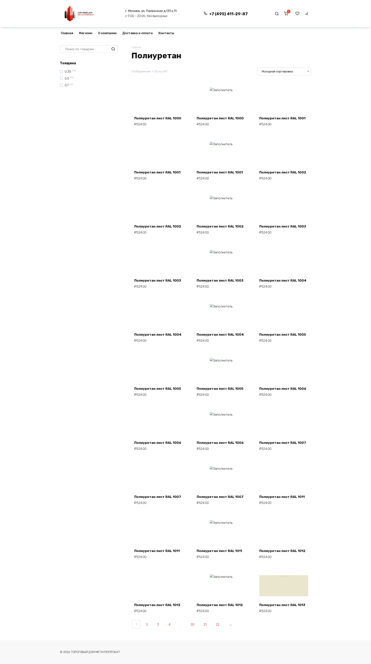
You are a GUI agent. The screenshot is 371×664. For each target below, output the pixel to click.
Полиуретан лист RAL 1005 (282, 334)
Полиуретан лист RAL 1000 (157, 118)
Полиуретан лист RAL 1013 (282, 605)
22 (217, 624)
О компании (107, 33)
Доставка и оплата (137, 33)
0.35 (68, 71)
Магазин (85, 33)
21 (205, 624)
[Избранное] (297, 13)
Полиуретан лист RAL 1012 (282, 551)
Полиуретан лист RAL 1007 (282, 443)
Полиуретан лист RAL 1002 (282, 172)
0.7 (67, 85)
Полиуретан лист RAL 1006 (282, 389)
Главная (67, 33)
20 (192, 624)
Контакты (166, 33)
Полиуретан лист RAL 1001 (282, 118)
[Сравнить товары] (306, 13)
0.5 (67, 78)
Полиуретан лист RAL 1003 (282, 226)
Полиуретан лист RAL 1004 (282, 280)
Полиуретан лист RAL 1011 (282, 497)
